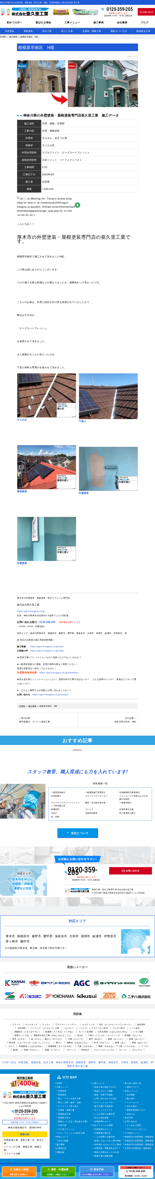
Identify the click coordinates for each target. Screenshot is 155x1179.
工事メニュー (62, 1087)
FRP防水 (85, 1049)
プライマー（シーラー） (66, 1024)
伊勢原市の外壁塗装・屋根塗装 (139, 1141)
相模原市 (23, 936)
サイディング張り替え (68, 1106)
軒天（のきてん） (102, 1042)
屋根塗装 (28, 30)
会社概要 (122, 22)
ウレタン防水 (119, 1028)
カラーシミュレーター (104, 1102)
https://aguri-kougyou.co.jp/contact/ (50, 694)
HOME (59, 1083)
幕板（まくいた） (116, 1038)
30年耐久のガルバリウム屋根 (107, 1144)
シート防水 (135, 1028)
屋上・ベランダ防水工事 (69, 1098)
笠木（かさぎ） (19, 1038)
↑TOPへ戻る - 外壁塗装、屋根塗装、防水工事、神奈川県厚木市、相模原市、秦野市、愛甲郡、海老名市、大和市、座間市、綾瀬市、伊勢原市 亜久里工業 (77, 1064)
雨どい (59, 1042)
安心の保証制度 (101, 1118)
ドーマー (145, 1046)
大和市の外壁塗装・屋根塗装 (138, 1148)
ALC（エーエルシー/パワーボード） (115, 1024)
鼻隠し (16, 1049)
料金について (62, 1137)
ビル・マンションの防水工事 (71, 1133)
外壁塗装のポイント (103, 1129)
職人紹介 (131, 1098)
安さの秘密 (63, 1141)
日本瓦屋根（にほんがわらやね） (113, 1031)
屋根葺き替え (64, 1118)
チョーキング (31, 1024)
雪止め (80, 1035)
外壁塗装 (9, 30)
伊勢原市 (110, 936)
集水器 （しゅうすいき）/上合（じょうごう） (30, 1042)
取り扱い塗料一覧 (133, 1083)
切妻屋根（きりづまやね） (60, 1046)
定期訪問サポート (102, 1121)
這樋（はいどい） (137, 1038)
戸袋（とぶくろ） (76, 1038)
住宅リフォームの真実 (102, 1125)
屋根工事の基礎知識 (103, 1156)
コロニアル (137, 1049)
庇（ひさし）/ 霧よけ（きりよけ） (47, 1038)
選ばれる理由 (43, 22)
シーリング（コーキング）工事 (45, 1028)
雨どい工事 (67, 30)
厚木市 (10, 936)
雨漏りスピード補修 (103, 1091)
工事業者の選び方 (102, 1133)
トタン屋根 (138, 1031)
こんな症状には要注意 (104, 1114)
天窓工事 (62, 1125)
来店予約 (129, 1118)
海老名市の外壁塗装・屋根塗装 (139, 1144)
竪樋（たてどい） (53, 1049)
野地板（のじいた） (134, 1035)
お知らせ (131, 1114)
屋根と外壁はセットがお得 (106, 1152)
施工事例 (60, 1144)
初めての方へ (14, 22)
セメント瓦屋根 (86, 1031)
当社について (80, 833)
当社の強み (132, 1106)
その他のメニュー (133, 1133)
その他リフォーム (66, 1129)
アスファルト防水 (100, 1028)
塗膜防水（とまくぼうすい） (27, 1031)
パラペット (71, 1049)
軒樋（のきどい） (32, 1049)
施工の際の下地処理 (103, 1106)
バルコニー (69, 1028)
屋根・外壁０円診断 (103, 1095)
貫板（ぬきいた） (140, 1042)
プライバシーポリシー (137, 1129)
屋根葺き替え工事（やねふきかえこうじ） (53, 1035)
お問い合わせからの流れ (105, 1098)
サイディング (88, 1024)
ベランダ (83, 1028)
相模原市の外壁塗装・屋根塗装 (139, 1137)
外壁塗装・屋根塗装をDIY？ (107, 1148)
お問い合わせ (131, 1121)
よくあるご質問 (134, 1125)
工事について (98, 1083)
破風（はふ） (121, 1042)
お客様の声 (61, 1148)
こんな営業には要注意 (104, 1137)
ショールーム (133, 1102)
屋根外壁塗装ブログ (136, 1110)
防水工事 (47, 30)
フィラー (46, 1024)
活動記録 (60, 1152)
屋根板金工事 (143, 30)
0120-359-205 (120, 9)
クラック (16, 1024)
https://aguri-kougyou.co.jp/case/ (47, 646)
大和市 (74, 936)
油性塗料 (141, 1024)
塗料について (133, 1087)
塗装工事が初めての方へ (105, 1087)
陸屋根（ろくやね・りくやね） (59, 1031)
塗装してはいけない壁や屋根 (107, 1141)
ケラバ (11, 1046)
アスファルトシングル (104, 1049)
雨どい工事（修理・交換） (70, 1102)
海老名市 (61, 936)
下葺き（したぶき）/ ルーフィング (104, 1035)
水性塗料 (22, 1028)
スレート (123, 1049)
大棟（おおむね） (85, 1046)
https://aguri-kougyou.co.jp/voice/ (47, 650)
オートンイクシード (103, 1110)
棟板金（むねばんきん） (78, 1042)
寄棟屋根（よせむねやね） (31, 1046)
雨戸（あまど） (96, 1038)
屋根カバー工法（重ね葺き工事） (73, 1121)
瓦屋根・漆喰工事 (91, 30)
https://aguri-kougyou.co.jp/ (31, 611)
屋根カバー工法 (118, 30)
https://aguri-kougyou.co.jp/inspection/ (59, 672)
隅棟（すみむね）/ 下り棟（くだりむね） (117, 1046)
